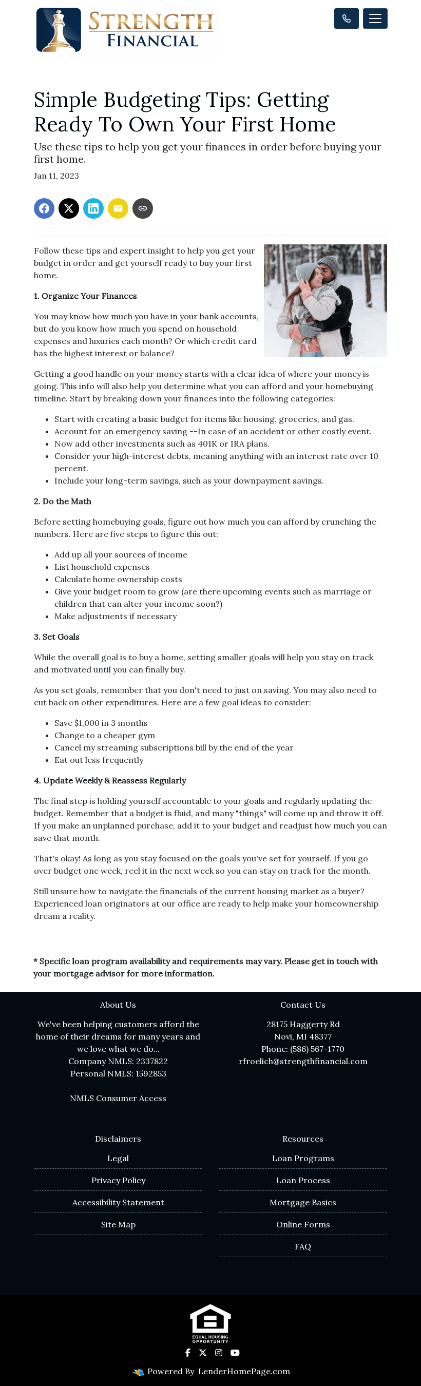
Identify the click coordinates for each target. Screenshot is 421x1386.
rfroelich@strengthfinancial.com (303, 1061)
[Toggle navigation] (375, 18)
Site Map (118, 1224)
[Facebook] (187, 1353)
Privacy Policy (118, 1180)
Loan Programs (303, 1158)
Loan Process (303, 1180)
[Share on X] (69, 208)
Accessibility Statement (118, 1202)
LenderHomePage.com (244, 1371)
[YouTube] (235, 1353)
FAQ (303, 1246)
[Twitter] (203, 1353)
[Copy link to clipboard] (142, 208)
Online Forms (303, 1224)
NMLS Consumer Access (118, 1098)
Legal (118, 1158)
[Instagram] (218, 1353)
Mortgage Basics (303, 1202)
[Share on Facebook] (44, 208)
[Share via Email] (118, 208)
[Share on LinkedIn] (93, 208)
